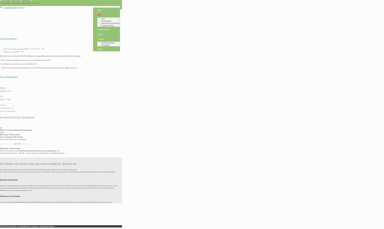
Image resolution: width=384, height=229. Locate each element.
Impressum (35, 226)
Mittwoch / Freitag (10, 52)
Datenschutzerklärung (47, 226)
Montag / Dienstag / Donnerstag (15, 49)
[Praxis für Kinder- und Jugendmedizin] (20, 3)
